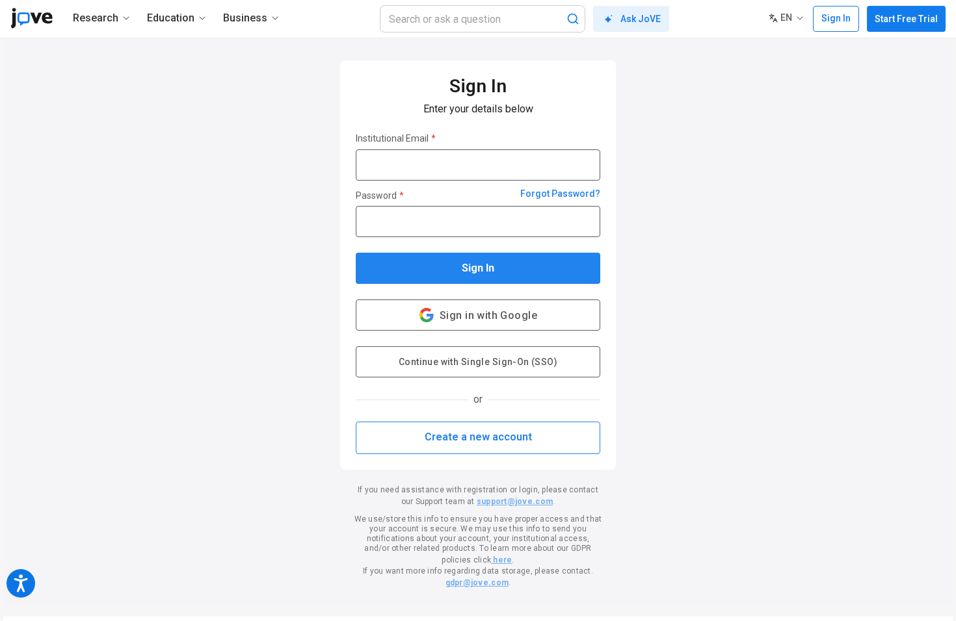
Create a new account (478, 437)
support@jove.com (515, 501)
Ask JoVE (640, 19)
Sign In (478, 268)
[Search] (572, 18)
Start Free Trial (906, 19)
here (501, 559)
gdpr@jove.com (477, 582)
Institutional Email (396, 138)
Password (380, 195)
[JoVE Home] (31, 18)
